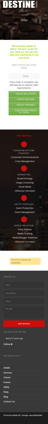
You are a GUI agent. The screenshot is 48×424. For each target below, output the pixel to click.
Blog (5, 396)
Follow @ (8, 344)
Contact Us (9, 401)
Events (6, 382)
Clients (7, 377)
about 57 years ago (14, 338)
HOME (6, 367)
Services (7, 372)
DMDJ (6, 387)
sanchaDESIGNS (35, 415)
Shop (6, 391)
